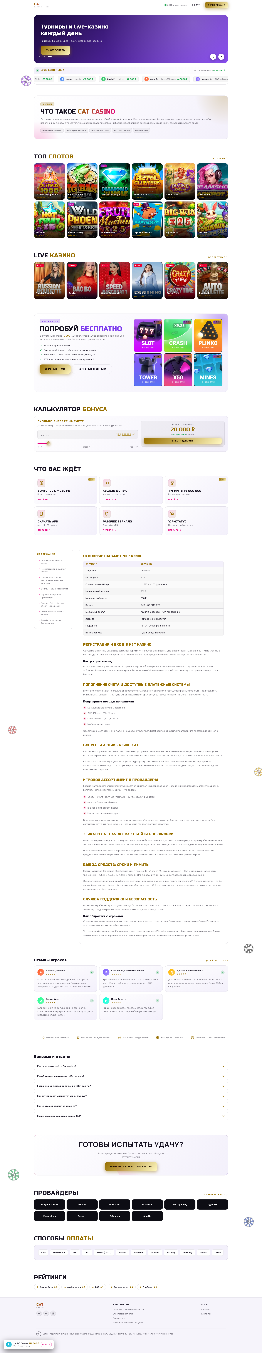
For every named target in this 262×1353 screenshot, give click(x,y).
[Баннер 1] (41, 57)
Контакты (206, 1313)
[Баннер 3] (51, 57)
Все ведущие (216, 257)
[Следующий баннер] (221, 57)
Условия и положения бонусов (128, 1322)
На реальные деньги (92, 369)
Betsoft (82, 1216)
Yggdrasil (212, 1204)
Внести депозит (182, 440)
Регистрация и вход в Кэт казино (53, 570)
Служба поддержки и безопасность (51, 621)
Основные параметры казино (51, 561)
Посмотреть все (214, 1194)
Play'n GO (114, 1204)
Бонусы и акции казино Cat (54, 588)
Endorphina (49, 1216)
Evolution (147, 1204)
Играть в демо (55, 369)
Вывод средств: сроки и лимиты (52, 613)
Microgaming (180, 1204)
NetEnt (82, 1204)
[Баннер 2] (46, 57)
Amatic (147, 1216)
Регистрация (216, 4)
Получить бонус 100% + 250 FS (131, 1166)
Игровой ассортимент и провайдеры (52, 596)
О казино (205, 1309)
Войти (196, 4)
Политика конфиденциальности (128, 1309)
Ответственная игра (123, 1313)
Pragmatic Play (49, 1204)
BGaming (115, 1216)
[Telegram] (39, 1313)
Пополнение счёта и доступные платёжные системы (52, 580)
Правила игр (119, 1318)
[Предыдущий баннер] (213, 57)
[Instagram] (53, 1313)
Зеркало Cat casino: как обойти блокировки (52, 604)
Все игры (219, 158)
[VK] (46, 1313)
